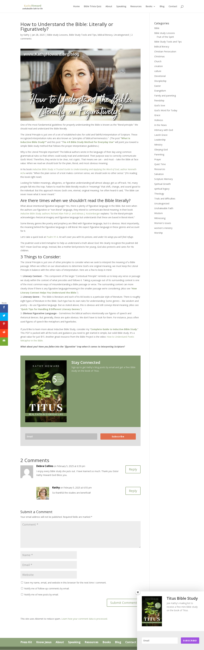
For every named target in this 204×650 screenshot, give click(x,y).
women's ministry (163, 228)
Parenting (159, 154)
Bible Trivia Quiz (92, 6)
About (109, 6)
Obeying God (161, 149)
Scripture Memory (163, 178)
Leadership (160, 139)
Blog (162, 6)
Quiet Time (160, 164)
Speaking (121, 6)
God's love (159, 105)
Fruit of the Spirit (165, 36)
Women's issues (162, 223)
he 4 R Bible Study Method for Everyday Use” (88, 142)
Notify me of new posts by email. (41, 594)
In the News (160, 125)
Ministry (158, 144)
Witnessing (159, 218)
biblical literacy (105, 34)
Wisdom (158, 213)
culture (157, 71)
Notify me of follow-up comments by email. (46, 588)
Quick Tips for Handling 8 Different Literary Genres (50, 309)
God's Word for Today (165, 110)
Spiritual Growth (162, 183)
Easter (157, 85)
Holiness (158, 120)
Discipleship (160, 80)
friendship (159, 100)
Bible (156, 28)
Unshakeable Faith (163, 208)
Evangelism (160, 90)
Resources (136, 6)
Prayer (157, 159)
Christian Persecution (165, 51)
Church (157, 61)
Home (76, 6)
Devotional (160, 76)
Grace (157, 115)
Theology (159, 193)
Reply (133, 469)
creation (158, 66)
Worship (158, 232)
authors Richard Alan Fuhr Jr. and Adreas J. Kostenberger (60, 213)
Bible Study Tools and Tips (82, 34)
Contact (173, 6)
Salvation (159, 174)
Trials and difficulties (164, 198)
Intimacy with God (163, 129)
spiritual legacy (161, 188)
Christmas (159, 56)
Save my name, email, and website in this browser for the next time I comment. (65, 582)
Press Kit (26, 642)
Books (149, 6)
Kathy (26, 34)
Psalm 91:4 (52, 236)
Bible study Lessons (57, 34)
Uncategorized (121, 34)
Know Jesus (43, 642)
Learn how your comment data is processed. (84, 618)
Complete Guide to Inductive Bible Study (114, 329)
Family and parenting (165, 95)
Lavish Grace (161, 134)
